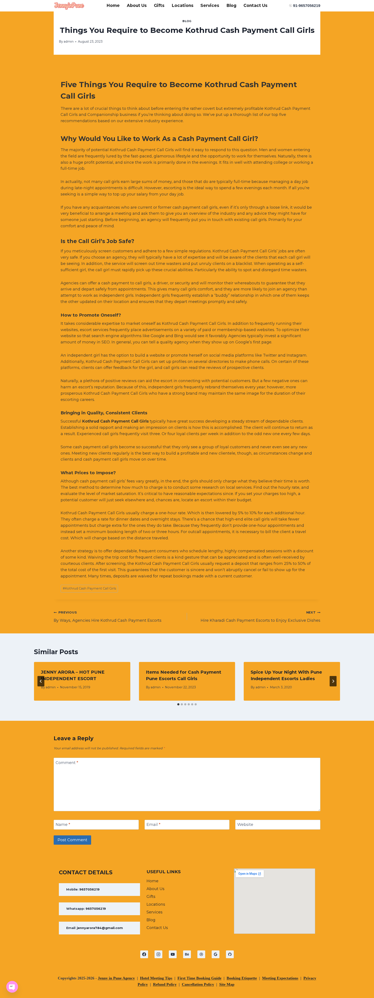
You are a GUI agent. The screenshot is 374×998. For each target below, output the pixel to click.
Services (209, 5)
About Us (137, 5)
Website (245, 824)
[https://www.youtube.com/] (173, 954)
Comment (67, 762)
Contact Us (255, 5)
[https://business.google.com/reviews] (215, 954)
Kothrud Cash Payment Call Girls (115, 421)
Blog (231, 5)
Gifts (159, 5)
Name (63, 824)
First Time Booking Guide (199, 978)
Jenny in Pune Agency (116, 978)
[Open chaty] (12, 987)
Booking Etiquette (242, 978)
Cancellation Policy (198, 984)
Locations (182, 5)
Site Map (226, 984)
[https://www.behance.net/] (187, 954)
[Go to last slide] (40, 681)
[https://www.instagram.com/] (158, 954)
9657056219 (89, 889)
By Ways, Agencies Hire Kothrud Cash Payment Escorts (107, 616)
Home (113, 5)
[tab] (178, 704)
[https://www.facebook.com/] (144, 954)
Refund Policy (165, 984)
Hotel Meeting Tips (156, 978)
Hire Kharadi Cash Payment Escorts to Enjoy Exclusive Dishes (260, 616)
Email (153, 824)
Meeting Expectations (280, 978)
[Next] (333, 681)
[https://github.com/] (230, 954)
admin (69, 41)
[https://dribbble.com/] (201, 954)
